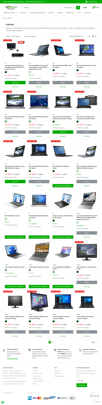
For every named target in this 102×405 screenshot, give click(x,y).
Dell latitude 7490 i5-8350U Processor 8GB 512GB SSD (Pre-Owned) (15, 167)
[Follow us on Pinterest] (98, 396)
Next (93, 342)
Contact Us (57, 371)
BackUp (59, 12)
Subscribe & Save (92, 1)
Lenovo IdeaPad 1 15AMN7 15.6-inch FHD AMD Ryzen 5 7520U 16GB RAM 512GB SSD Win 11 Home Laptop (86, 217)
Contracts (22, 12)
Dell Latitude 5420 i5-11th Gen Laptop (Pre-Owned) (38, 117)
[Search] (78, 7)
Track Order (57, 373)
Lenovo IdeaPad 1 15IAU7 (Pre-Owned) (14, 267)
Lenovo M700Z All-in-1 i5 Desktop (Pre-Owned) (86, 268)
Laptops (10, 18)
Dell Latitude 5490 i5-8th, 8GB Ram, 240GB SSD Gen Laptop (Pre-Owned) (62, 117)
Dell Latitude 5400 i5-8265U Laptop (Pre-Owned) (62, 66)
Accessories (69, 12)
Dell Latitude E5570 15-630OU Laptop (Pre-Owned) (38, 167)
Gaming (51, 12)
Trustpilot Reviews (38, 381)
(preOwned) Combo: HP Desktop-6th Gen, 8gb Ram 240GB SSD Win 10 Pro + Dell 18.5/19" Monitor (14, 67)
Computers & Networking (37, 12)
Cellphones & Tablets (9, 12)
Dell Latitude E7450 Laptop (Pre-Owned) (61, 167)
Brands (35, 383)
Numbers (87, 12)
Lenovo (78, 213)
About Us (35, 371)
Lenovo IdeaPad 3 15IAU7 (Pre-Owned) (39, 267)
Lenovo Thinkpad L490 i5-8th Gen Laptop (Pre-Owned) (85, 317)
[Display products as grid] (93, 36)
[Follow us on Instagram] (95, 396)
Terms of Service (37, 373)
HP (5, 63)
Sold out (39, 82)
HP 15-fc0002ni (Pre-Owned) (12, 215)
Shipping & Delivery (59, 376)
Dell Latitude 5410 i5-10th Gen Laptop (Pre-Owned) (14, 117)
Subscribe (82, 385)
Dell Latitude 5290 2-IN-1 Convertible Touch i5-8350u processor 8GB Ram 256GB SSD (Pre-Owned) (38, 67)
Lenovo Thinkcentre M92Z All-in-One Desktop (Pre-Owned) (14, 317)
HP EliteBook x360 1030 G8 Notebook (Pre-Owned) (38, 216)
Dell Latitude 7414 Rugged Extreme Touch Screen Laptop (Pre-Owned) (85, 117)
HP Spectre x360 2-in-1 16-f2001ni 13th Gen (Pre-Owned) (63, 216)
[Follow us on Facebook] (92, 396)
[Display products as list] (95, 36)
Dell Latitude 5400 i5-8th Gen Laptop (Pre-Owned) (86, 66)
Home (4, 18)
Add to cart (15, 82)
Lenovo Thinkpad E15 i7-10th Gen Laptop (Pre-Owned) (61, 317)
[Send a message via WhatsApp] (3, 402)
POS (79, 12)
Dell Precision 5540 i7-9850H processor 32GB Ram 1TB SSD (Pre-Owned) (86, 167)
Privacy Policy (36, 376)
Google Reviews (37, 378)
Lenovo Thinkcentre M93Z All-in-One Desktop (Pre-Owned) (38, 317)
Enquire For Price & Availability (63, 185)
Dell (30, 63)
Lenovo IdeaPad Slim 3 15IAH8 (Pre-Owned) (62, 268)
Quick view (15, 86)
